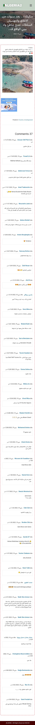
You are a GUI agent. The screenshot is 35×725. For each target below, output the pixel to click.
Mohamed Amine (24, 428)
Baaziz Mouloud (24, 491)
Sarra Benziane (24, 338)
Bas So (27, 685)
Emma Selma (25, 369)
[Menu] (30, 5)
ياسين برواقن (28, 295)
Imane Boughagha (23, 235)
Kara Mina (26, 309)
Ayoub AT (26, 537)
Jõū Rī (27, 280)
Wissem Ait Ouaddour (22, 459)
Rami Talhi (26, 568)
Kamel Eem (26, 475)
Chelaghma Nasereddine (21, 654)
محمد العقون (28, 582)
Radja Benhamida (24, 670)
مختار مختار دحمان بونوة (24, 637)
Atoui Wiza (26, 398)
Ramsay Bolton (24, 251)
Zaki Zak (27, 508)
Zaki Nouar (26, 266)
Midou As (26, 384)
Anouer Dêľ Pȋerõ (23, 140)
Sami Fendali (25, 699)
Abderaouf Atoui (24, 171)
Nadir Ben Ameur (24, 597)
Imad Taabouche (24, 187)
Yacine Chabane (24, 553)
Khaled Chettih (25, 413)
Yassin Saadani (24, 353)
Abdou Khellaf (25, 220)
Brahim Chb (26, 522)
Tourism (21, 120)
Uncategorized (28, 120)
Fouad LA (26, 156)
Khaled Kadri (25, 324)
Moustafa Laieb (24, 204)
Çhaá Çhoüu (25, 442)
